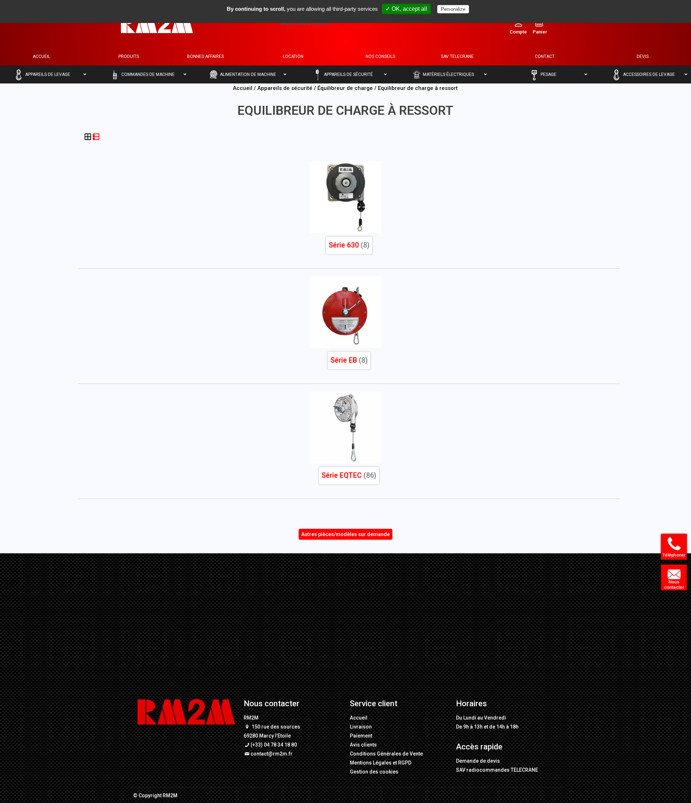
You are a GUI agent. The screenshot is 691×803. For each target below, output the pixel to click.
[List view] (96, 137)
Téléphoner (672, 555)
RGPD (404, 763)
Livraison (361, 727)
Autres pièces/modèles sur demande (345, 534)
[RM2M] (157, 23)
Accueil (242, 88)
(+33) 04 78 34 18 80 (273, 745)
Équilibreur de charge (345, 88)
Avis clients (363, 745)
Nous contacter (671, 584)
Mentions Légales (371, 763)
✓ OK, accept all (406, 9)
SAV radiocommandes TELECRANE (497, 770)
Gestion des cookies (374, 772)
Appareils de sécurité (284, 88)
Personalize (453, 9)
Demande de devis (478, 761)
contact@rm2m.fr (271, 754)
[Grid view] (88, 137)
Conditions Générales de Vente (386, 754)
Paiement (361, 736)
